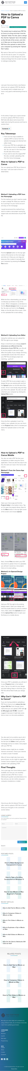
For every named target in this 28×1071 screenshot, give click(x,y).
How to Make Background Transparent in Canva (14, 864)
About (2, 1050)
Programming (4, 1041)
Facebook (2, 1059)
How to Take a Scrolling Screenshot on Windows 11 (14, 878)
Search (3, 846)
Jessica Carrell (22, 27)
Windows (3, 1033)
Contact (3, 1052)
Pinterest (7, 1059)
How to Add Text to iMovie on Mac (14, 908)
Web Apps (3, 1038)
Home (2, 10)
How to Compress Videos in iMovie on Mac (12, 914)
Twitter (4, 1059)
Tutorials (7, 10)
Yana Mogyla (5, 25)
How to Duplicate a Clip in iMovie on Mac (14, 928)
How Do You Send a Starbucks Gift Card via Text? (14, 942)
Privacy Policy (14, 1068)
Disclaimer (3, 1054)
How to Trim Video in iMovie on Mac (13, 921)
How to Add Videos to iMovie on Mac (13, 935)
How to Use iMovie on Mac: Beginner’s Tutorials (14, 893)
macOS (3, 1036)
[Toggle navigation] (25, 2)
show (10, 128)
